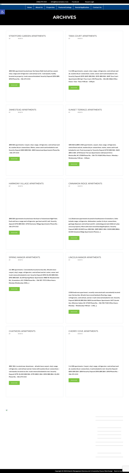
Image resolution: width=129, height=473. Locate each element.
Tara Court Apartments (83, 36)
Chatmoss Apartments (22, 331)
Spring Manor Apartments (24, 257)
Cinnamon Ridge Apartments (85, 183)
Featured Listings (64, 7)
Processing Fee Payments (106, 454)
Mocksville (102, 433)
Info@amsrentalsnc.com (75, 424)
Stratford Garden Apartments (27, 36)
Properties (50, 7)
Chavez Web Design (106, 471)
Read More (14, 85)
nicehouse (14, 38)
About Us (39, 7)
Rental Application (82, 7)
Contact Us (97, 7)
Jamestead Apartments (22, 110)
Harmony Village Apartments (26, 183)
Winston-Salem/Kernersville (106, 426)
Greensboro (102, 429)
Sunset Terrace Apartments (85, 110)
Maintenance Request (105, 462)
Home (29, 7)
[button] (2, 11)
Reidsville (101, 436)
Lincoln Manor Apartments (85, 257)
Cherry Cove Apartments (83, 331)
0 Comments (27, 38)
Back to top (118, 471)
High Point (102, 440)
